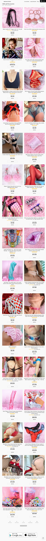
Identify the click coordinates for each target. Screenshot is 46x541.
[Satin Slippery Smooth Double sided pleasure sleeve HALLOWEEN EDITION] (34, 79)
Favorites (23, 522)
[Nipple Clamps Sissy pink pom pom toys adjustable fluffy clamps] (12, 174)
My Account (10, 522)
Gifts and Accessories (8, 5)
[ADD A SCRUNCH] (12, 335)
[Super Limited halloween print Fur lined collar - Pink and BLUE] (34, 335)
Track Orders (17, 522)
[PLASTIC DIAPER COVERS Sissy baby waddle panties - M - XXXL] (34, 111)
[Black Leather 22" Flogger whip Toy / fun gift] (12, 17)
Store (3, 5)
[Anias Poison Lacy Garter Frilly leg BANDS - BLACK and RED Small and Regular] (12, 111)
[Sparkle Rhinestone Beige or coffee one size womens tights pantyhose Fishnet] (34, 465)
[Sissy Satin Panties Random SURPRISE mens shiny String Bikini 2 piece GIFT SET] (34, 497)
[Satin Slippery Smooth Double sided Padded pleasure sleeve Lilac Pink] (34, 238)
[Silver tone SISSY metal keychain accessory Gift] (34, 17)
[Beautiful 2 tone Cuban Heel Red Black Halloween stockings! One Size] (12, 465)
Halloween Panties (7, 1)
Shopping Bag (30, 522)
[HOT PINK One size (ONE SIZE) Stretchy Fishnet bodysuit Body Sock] (12, 206)
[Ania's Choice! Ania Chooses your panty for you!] (12, 48)
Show (43, 1)
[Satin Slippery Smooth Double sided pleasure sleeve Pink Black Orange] (12, 399)
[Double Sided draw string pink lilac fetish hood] (12, 143)
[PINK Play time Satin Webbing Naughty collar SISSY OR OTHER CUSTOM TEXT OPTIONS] (34, 303)
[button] (43, 538)
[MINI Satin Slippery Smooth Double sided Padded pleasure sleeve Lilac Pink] (34, 143)
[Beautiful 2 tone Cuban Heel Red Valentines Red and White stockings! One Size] (12, 432)
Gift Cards (36, 522)
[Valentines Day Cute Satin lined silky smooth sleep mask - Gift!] (12, 303)
